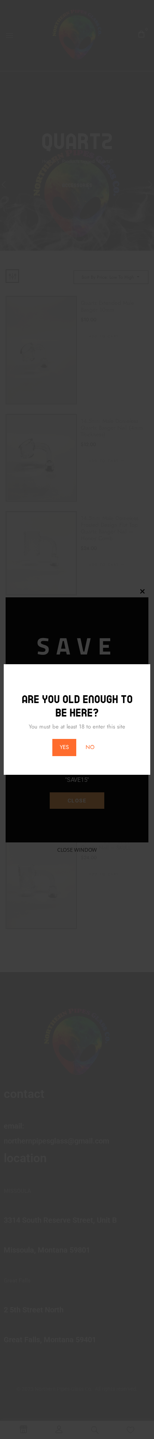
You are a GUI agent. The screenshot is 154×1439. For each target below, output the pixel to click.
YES (64, 747)
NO (90, 747)
